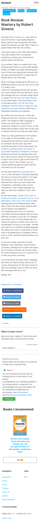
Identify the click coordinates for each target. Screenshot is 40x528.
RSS (25, 477)
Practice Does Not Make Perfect (23, 98)
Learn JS (5, 492)
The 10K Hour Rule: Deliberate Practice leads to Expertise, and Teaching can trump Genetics (19, 105)
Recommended (8, 499)
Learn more (7, 518)
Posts (4, 484)
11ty (13, 513)
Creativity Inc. (19, 37)
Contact (5, 488)
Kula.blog (6, 2)
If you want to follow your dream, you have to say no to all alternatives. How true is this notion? (20, 198)
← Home (4, 323)
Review (6, 14)
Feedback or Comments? (11, 284)
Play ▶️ (20, 460)
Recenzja (31, 11)
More (36, 2)
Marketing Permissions (10, 359)
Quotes (5, 496)
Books (21, 11)
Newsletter (6, 477)
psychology (9, 11)
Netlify (28, 513)
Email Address (9, 348)
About (4, 481)
